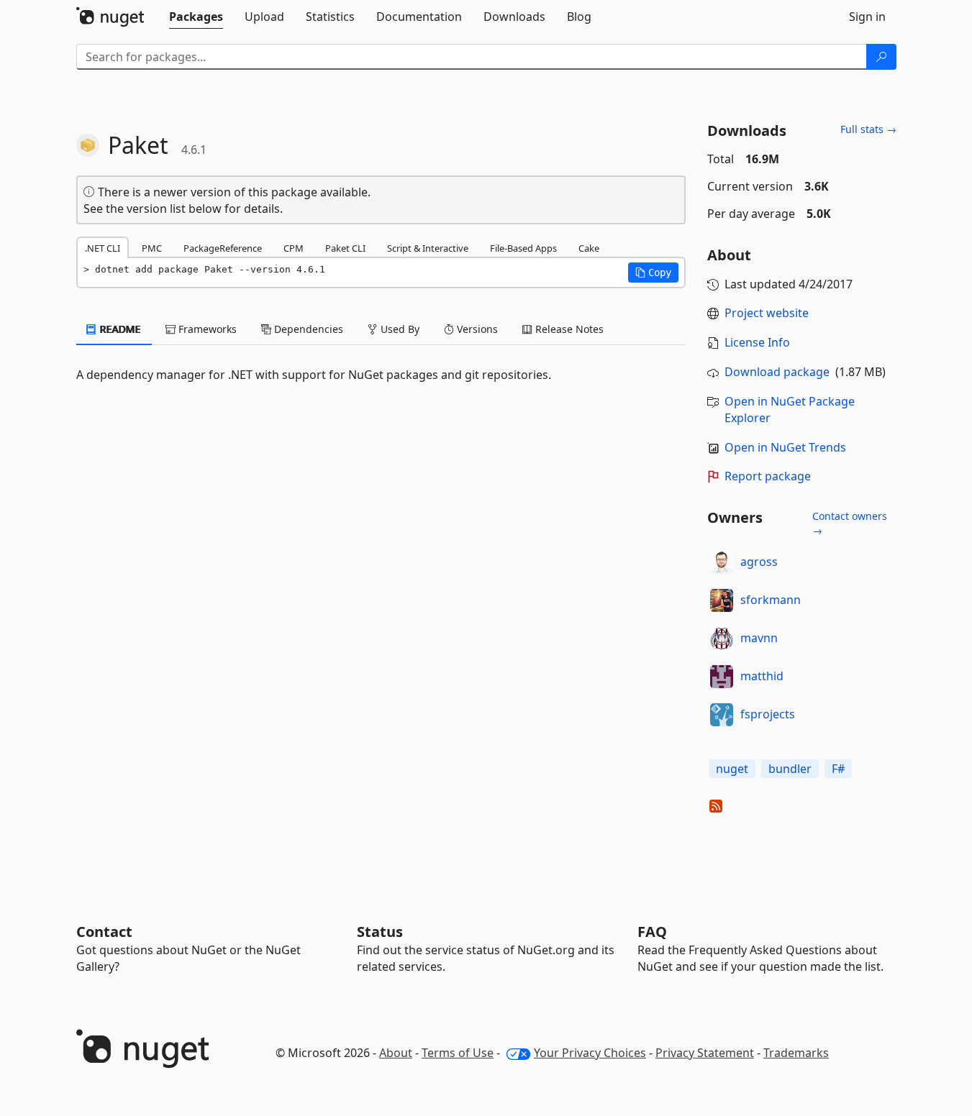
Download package (777, 372)
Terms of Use (458, 1053)
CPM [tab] (293, 248)
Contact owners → (849, 523)
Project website (767, 313)
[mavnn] (722, 638)
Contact (104, 931)
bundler (790, 769)
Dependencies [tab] (307, 329)
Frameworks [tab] (206, 329)
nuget (732, 769)
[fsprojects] (722, 715)
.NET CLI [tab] (102, 248)
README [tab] (119, 329)
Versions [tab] (476, 329)
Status (380, 931)
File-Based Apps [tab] (523, 248)
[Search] (881, 57)
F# (838, 769)
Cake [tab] (588, 248)
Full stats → (868, 129)
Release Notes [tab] (568, 329)
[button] (653, 272)
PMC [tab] (152, 248)
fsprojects (767, 714)
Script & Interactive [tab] (427, 248)
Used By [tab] (398, 329)
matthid (761, 676)
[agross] (722, 562)
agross (759, 562)
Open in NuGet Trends (785, 447)
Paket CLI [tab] (345, 248)
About (395, 1053)
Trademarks (796, 1053)
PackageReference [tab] (222, 248)
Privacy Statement (704, 1053)
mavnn (759, 638)
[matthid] (722, 677)
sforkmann (770, 600)
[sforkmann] (722, 600)
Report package (768, 476)
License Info (757, 342)
